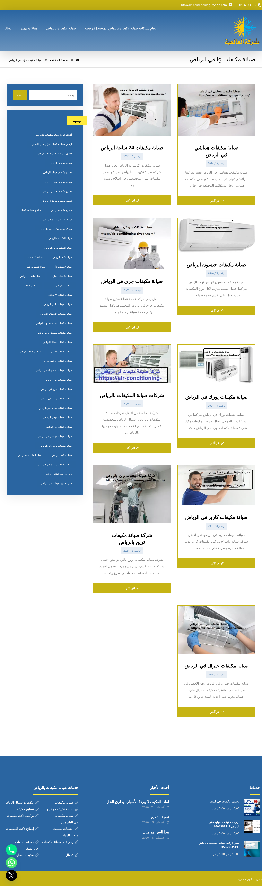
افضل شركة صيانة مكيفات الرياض (54, 153)
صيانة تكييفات (35, 257)
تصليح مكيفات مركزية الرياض (57, 200)
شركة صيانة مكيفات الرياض (57, 219)
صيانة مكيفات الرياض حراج (58, 361)
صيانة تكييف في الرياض (60, 285)
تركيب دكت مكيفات (20, 815)
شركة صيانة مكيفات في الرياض (56, 229)
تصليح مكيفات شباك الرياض (57, 172)
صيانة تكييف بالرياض (30, 276)
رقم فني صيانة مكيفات (57, 841)
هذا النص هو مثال (156, 831)
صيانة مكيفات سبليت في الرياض (55, 408)
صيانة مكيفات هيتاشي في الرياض (55, 436)
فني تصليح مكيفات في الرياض (56, 483)
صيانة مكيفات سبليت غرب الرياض (54, 332)
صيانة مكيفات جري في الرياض (56, 389)
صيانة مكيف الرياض (62, 455)
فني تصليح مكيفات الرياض (58, 474)
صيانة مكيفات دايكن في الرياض (56, 398)
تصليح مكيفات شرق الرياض (58, 182)
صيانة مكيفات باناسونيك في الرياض (54, 370)
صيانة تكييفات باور (36, 266)
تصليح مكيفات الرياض (61, 163)
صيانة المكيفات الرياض (60, 238)
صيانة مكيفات (31, 285)
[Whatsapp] (11, 862)
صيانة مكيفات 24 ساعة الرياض (56, 313)
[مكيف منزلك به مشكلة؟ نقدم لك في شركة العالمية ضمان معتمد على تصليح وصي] (243, 30)
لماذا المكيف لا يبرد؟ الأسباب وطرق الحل (138, 801)
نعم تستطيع (160, 816)
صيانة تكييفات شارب (61, 276)
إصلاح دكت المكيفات (20, 828)
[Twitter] (11, 875)
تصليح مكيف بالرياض (61, 210)
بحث (20, 95)
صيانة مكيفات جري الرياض (58, 379)
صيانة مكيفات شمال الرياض (57, 342)
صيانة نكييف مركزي (59, 809)
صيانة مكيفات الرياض (30, 351)
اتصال (69, 855)
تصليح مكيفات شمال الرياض (57, 191)
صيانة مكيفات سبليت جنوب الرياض (54, 323)
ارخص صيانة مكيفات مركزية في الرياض (51, 144)
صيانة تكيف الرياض (62, 257)
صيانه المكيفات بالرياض (30, 455)
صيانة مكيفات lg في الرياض (57, 304)
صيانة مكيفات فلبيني (61, 351)
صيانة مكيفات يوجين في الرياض (56, 445)
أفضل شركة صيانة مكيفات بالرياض (54, 134)
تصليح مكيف (25, 809)
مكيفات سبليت (24, 855)
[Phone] (11, 849)
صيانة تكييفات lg (63, 266)
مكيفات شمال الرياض (19, 802)
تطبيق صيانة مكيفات (30, 210)
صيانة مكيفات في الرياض (59, 427)
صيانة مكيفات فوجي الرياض (57, 417)
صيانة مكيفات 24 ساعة (60, 295)
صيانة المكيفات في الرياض (58, 248)
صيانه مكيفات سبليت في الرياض (55, 464)
